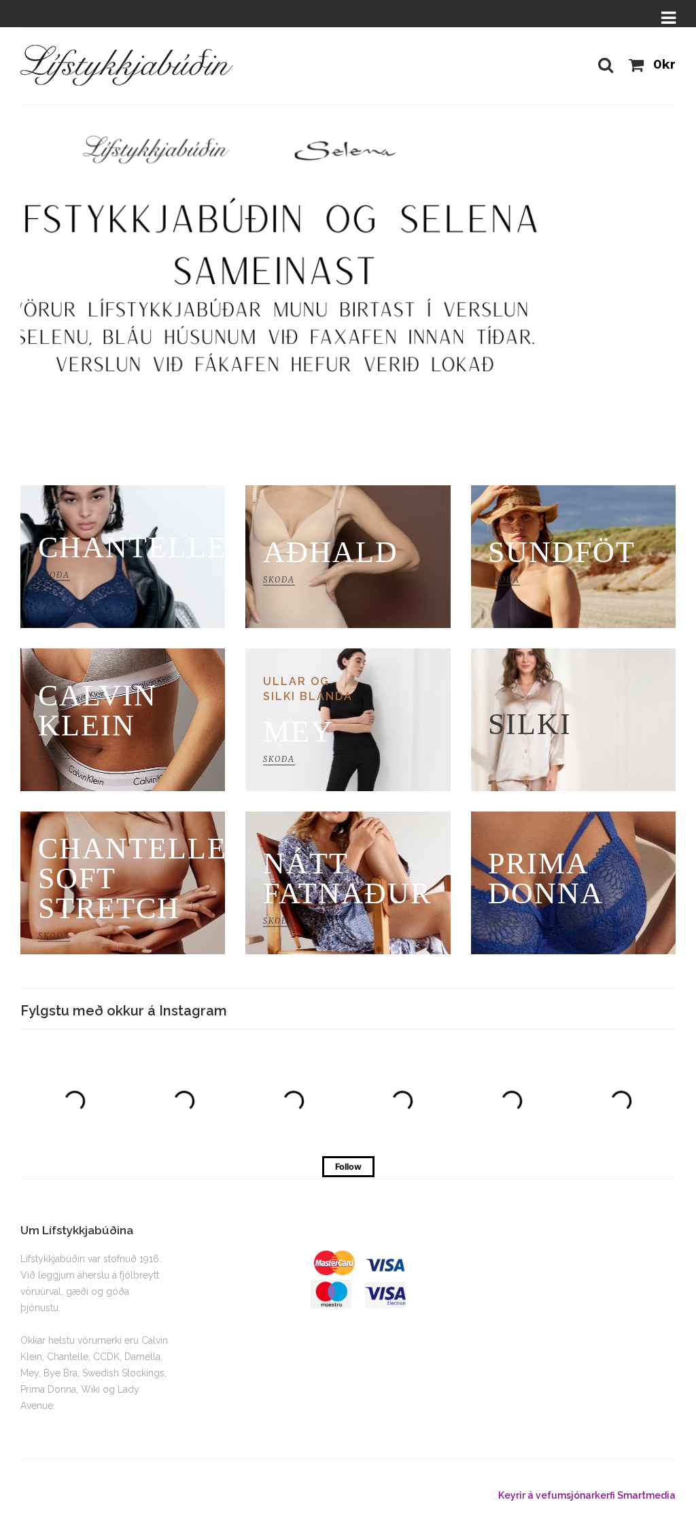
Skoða (97, 293)
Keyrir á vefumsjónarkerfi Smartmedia (587, 1495)
